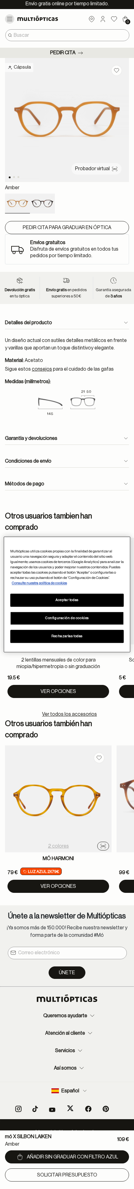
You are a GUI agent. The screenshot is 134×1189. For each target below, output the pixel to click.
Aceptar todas (66, 600)
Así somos (65, 1068)
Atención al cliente (65, 1033)
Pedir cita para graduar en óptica (67, 227)
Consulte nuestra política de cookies (39, 583)
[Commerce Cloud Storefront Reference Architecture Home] (43, 18)
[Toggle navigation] (9, 19)
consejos (42, 369)
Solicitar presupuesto (67, 1174)
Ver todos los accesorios (69, 714)
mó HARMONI (58, 858)
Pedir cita (62, 52)
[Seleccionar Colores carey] (42, 204)
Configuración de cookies (67, 618)
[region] (67, 594)
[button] (103, 19)
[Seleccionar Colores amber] (17, 204)
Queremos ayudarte (65, 1015)
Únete (67, 972)
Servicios (65, 1050)
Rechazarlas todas (67, 636)
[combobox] (67, 35)
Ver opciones (58, 691)
